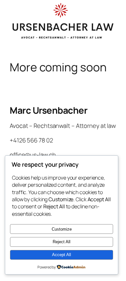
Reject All (61, 241)
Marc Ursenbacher (48, 110)
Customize (62, 229)
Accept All (61, 254)
